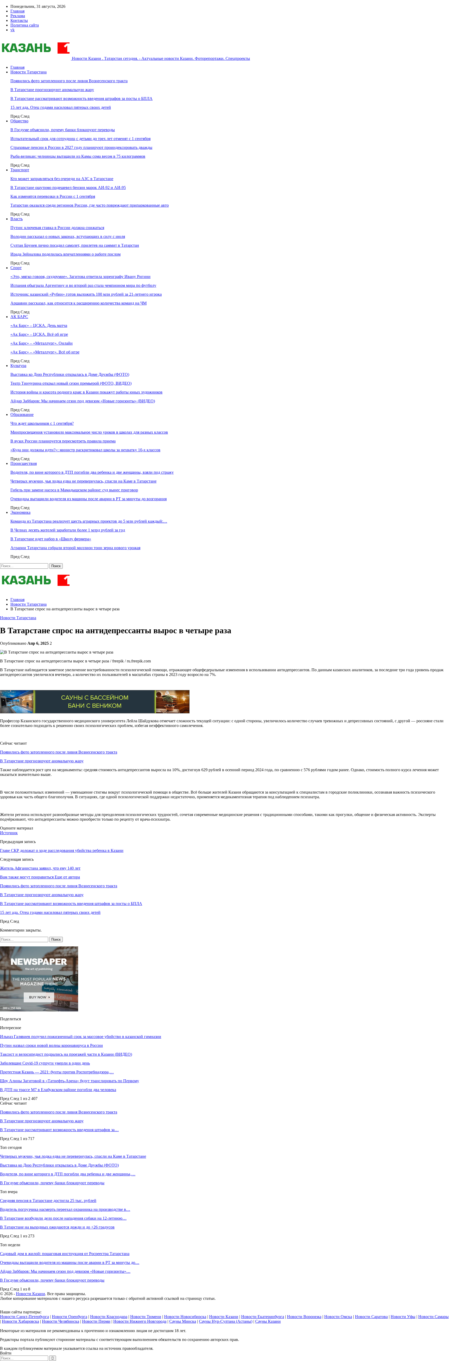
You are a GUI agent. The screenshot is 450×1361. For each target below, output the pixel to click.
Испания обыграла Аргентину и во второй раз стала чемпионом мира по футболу (83, 285)
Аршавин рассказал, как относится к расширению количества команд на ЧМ (78, 303)
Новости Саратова (371, 1316)
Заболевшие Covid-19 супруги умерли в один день (45, 1063)
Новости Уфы (403, 1316)
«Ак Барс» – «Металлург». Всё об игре (44, 352)
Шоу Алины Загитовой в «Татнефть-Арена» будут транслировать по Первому (69, 1081)
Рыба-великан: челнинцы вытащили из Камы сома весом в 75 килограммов (77, 156)
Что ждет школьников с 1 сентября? (42, 423)
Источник (9, 833)
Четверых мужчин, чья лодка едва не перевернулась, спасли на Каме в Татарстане (83, 481)
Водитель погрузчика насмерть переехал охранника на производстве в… (65, 1209)
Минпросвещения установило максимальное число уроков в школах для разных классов (89, 432)
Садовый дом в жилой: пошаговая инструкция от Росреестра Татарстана (64, 1253)
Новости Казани (30, 1294)
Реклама (17, 16)
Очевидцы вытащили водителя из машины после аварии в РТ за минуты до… (69, 1262)
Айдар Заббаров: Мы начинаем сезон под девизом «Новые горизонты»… (65, 1271)
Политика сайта (24, 25)
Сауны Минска (182, 1321)
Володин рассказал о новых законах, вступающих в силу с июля (67, 236)
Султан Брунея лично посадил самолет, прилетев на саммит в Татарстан (74, 245)
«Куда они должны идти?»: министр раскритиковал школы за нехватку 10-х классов (85, 450)
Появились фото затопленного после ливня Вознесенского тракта (69, 81)
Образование (22, 414)
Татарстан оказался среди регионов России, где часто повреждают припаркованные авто (89, 205)
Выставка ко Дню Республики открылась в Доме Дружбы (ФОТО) (69, 374)
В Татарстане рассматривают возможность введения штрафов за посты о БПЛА (81, 98)
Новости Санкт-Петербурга (24, 1316)
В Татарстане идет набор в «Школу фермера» (50, 539)
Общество (19, 121)
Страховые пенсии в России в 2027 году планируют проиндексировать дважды (81, 147)
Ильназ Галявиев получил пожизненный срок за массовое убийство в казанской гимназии (80, 1036)
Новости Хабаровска (20, 1321)
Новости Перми (96, 1321)
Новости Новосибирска (185, 1316)
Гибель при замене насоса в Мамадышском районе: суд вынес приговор (74, 490)
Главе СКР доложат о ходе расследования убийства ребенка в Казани (61, 850)
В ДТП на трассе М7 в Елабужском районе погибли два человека (58, 1089)
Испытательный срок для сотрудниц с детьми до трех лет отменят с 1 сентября (80, 138)
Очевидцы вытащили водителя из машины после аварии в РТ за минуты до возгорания (88, 499)
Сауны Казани (268, 1321)
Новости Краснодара (108, 1316)
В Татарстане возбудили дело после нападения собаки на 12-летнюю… (63, 1218)
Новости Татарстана (28, 72)
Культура (18, 365)
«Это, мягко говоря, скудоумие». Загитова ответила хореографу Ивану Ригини (80, 276)
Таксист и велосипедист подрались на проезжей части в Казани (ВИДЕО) (66, 1054)
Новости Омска (338, 1316)
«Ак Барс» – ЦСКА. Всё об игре (39, 334)
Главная (17, 11)
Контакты (19, 20)
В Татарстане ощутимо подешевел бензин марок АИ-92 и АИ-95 (68, 187)
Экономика (20, 512)
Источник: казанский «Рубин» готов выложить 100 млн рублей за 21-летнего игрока (86, 294)
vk (12, 30)
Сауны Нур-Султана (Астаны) (225, 1321)
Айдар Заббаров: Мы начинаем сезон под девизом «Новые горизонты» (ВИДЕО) (82, 401)
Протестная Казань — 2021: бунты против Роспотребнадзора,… (57, 1072)
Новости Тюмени (145, 1316)
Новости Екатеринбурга (262, 1316)
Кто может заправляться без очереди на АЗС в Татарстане (61, 178)
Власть (16, 219)
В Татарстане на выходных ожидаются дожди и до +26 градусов (57, 1227)
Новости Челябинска (60, 1321)
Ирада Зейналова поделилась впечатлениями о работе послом (65, 254)
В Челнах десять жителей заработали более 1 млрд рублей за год (67, 530)
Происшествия (23, 463)
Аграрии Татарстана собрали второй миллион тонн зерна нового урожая (75, 548)
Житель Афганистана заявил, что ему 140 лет (40, 868)
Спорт (16, 267)
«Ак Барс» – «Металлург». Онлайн (41, 343)
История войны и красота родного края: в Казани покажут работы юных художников (86, 392)
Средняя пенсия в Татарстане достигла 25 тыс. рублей (48, 1200)
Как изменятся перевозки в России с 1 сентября (52, 196)
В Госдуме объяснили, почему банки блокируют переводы (62, 130)
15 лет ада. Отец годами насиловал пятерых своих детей (60, 107)
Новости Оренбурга (69, 1316)
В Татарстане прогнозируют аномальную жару (52, 89)
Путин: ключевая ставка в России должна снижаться (57, 227)
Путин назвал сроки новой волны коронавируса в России (51, 1045)
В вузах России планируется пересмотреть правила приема (63, 441)
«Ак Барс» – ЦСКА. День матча (38, 325)
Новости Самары (433, 1316)
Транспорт (19, 170)
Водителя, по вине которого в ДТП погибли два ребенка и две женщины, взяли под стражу (92, 472)
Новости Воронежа (304, 1316)
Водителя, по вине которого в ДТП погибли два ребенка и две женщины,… (67, 1174)
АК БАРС (19, 316)
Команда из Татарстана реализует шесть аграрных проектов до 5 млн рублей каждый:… (88, 521)
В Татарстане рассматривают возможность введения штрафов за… (59, 1130)
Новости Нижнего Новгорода (139, 1321)
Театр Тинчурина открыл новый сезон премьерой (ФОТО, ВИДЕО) (71, 383)
